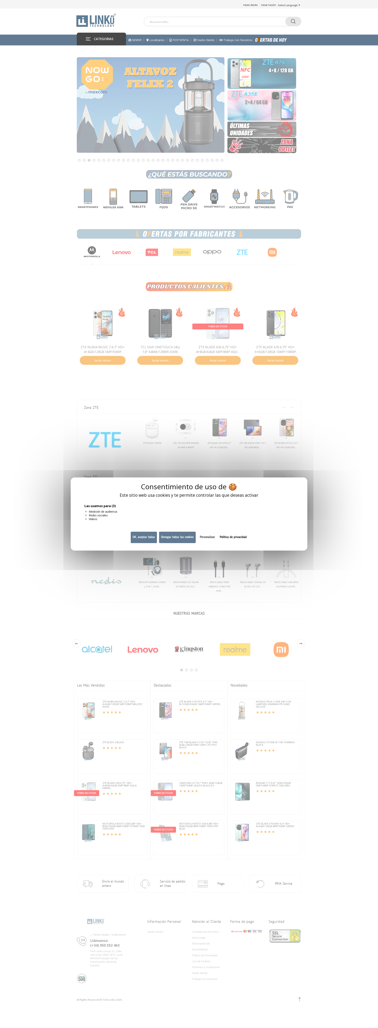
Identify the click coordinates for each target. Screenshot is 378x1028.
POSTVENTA (180, 40)
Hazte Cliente (205, 40)
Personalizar (207, 537)
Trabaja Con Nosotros (237, 40)
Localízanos (157, 40)
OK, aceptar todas (144, 537)
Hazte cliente (250, 5)
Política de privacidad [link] (233, 537)
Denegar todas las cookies (177, 537)
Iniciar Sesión (268, 5)
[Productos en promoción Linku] (275, 40)
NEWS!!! (136, 40)
